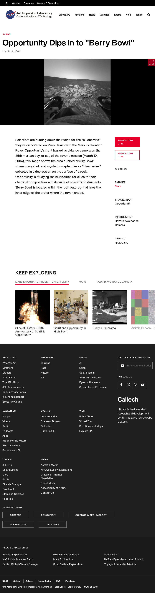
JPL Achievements (13, 387)
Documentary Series (14, 392)
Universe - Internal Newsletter (51, 476)
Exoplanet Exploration (66, 554)
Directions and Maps (91, 426)
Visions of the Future (14, 440)
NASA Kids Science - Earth (17, 559)
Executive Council (12, 401)
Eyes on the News (89, 382)
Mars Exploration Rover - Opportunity (42, 281)
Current (45, 363)
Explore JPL (48, 431)
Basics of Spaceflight (14, 554)
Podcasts (7, 431)
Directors (7, 368)
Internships (8, 377)
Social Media (48, 483)
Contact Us (47, 493)
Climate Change (11, 484)
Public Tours (86, 416)
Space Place (111, 554)
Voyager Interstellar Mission (120, 564)
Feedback (70, 581)
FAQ (58, 581)
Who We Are (9, 363)
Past (43, 368)
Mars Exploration (63, 559)
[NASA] (10, 14)
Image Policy (44, 581)
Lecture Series (49, 416)
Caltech (17, 581)
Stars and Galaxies (90, 377)
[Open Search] (149, 14)
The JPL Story (10, 382)
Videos (6, 421)
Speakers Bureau (51, 421)
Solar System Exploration (68, 564)
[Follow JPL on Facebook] (121, 384)
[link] (77, 92)
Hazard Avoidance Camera (114, 281)
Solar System (87, 372)
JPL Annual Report (13, 397)
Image (6, 34)
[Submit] (122, 365)
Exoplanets (8, 489)
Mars (118, 186)
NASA (5, 581)
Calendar (46, 426)
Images (6, 416)
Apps (5, 436)
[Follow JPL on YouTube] (142, 384)
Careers (6, 372)
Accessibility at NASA (53, 488)
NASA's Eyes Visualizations (56, 470)
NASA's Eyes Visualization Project (123, 559)
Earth (82, 368)
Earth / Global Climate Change (20, 564)
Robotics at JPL (11, 450)
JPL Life (7, 465)
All (42, 377)
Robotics (7, 499)
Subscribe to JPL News (92, 387)
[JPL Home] (34, 14)
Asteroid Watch (49, 465)
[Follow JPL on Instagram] (135, 384)
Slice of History (11, 445)
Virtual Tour (86, 421)
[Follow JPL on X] (128, 384)
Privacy (29, 581)
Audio (5, 426)
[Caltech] (128, 399)
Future (45, 372)
